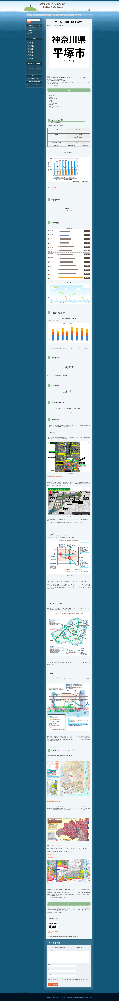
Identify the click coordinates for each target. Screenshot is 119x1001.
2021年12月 (31, 47)
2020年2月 (30, 57)
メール (50, 969)
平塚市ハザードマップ (57, 845)
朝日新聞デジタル (51, 854)
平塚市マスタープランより (58, 476)
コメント (50, 950)
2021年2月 (30, 51)
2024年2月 (30, 41)
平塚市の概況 (54, 187)
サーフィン (41, 15)
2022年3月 (30, 44)
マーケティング (50, 15)
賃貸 (29, 33)
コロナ (29, 29)
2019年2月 (30, 58)
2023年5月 (30, 42)
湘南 (65, 936)
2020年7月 (30, 52)
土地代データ (72, 393)
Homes (70, 210)
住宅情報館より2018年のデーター (55, 320)
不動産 (58, 15)
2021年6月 (30, 48)
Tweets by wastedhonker (32, 78)
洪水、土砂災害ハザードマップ (54, 801)
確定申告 (30, 30)
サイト (49, 974)
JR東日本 (70, 413)
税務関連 (30, 32)
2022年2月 (30, 45)
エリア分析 (30, 27)
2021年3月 (30, 49)
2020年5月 (30, 55)
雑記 (63, 15)
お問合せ (78, 15)
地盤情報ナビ (50, 857)
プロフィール (70, 15)
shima (61, 25)
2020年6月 (30, 54)
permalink (75, 936)
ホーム (30, 15)
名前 (49, 964)
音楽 (35, 15)
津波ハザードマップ (51, 884)
